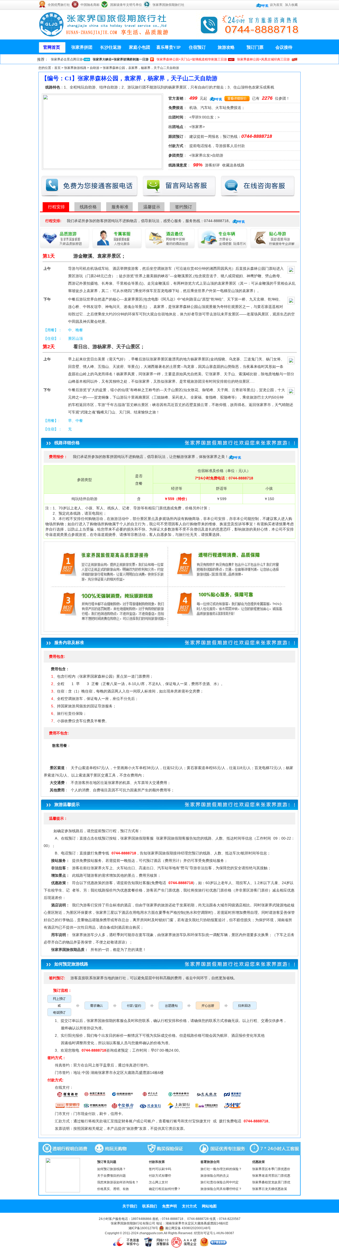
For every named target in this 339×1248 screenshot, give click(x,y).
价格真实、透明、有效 (113, 1189)
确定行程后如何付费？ (165, 1189)
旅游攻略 (226, 47)
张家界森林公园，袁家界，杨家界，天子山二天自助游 (141, 68)
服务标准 (119, 207)
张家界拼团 (81, 47)
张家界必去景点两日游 (67, 59)
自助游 (94, 68)
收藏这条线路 (233, 165)
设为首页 (276, 5)
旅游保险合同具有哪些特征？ (221, 1189)
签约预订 (183, 207)
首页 (57, 68)
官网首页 (51, 47)
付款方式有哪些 (160, 1176)
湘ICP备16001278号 (143, 1228)
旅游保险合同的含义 (214, 1176)
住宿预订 (197, 47)
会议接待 (283, 47)
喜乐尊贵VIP (168, 47)
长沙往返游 (110, 47)
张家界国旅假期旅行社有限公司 (133, 1223)
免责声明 (169, 1206)
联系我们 (149, 1206)
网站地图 (209, 1206)
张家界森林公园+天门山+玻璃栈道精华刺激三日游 (192, 59)
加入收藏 (291, 5)
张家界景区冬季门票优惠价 (271, 1169)
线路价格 (88, 207)
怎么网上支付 (158, 1182)
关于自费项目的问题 (111, 1176)
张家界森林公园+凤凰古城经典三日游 (263, 59)
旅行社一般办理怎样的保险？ (221, 1169)
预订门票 (255, 47)
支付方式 (189, 1206)
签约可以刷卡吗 (160, 1169)
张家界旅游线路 (75, 68)
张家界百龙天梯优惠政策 (269, 1189)
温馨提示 (151, 207)
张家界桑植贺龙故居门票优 (271, 1182)
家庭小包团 (139, 47)
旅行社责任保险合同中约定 (219, 1182)
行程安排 (56, 207)
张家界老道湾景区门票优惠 (271, 1176)
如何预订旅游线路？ (111, 1169)
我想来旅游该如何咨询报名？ (118, 1182)
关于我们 (129, 1206)
